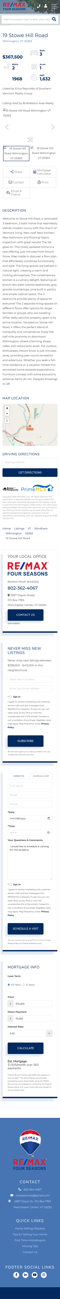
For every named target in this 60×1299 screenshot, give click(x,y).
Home (6, 528)
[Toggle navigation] (54, 6)
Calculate (25, 1048)
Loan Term (14, 976)
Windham (41, 528)
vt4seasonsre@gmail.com (33, 1195)
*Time (11, 826)
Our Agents (14, 623)
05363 (29, 533)
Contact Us (25, 615)
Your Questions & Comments (25, 840)
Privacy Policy (13, 943)
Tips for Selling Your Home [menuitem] (30, 1234)
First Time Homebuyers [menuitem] (30, 1240)
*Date (11, 812)
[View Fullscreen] (7, 420)
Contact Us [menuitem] (30, 1252)
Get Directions (30, 472)
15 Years (30, 984)
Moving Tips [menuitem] (30, 1246)
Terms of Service (30, 943)
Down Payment (17, 1011)
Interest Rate (16, 1026)
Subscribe (26, 741)
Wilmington (14, 533)
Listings (19, 528)
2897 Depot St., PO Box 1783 (33, 1204)
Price (11, 997)
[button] (54, 19)
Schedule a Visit (41, 776)
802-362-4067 (39, 6)
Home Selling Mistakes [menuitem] (30, 1228)
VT (29, 528)
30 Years (16, 984)
